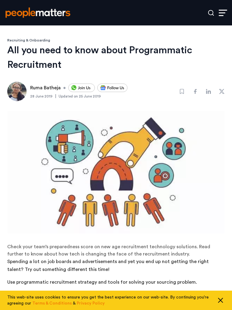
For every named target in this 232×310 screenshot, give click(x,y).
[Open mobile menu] (223, 13)
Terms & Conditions (52, 303)
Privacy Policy (91, 303)
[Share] (195, 91)
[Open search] (211, 13)
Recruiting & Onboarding (28, 40)
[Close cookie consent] (220, 300)
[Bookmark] (182, 91)
